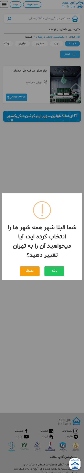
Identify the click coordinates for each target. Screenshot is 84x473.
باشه (54, 271)
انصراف (29, 271)
